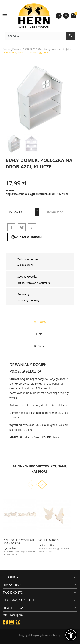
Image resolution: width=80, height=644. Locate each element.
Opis (42, 321)
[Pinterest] (32, 227)
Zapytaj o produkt (26, 237)
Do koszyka (55, 211)
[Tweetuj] (22, 227)
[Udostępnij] (11, 227)
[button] (70, 634)
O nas (40, 334)
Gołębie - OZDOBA (48, 539)
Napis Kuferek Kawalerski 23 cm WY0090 (19, 541)
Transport (40, 345)
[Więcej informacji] (30, 554)
